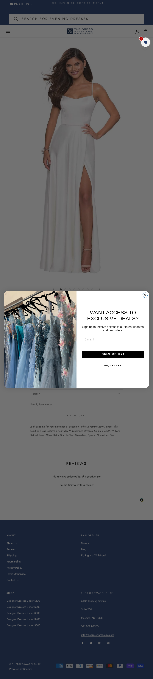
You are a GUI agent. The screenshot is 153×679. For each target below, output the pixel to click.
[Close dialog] (145, 295)
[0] (145, 42)
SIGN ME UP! (113, 354)
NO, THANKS (113, 365)
